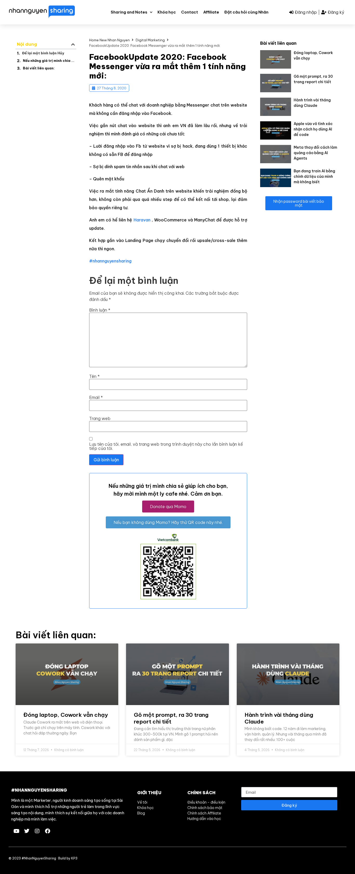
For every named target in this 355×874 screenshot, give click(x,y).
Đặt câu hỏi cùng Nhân (246, 12)
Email (96, 397)
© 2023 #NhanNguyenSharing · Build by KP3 (43, 858)
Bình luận (99, 310)
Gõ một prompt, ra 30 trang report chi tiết (171, 718)
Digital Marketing (150, 40)
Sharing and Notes (129, 12)
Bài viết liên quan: (39, 68)
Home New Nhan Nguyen (109, 40)
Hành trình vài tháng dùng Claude (279, 718)
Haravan (142, 219)
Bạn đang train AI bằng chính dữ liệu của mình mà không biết (314, 176)
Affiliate (211, 12)
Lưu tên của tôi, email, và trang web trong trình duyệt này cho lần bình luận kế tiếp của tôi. (166, 446)
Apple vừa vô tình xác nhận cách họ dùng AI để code (313, 129)
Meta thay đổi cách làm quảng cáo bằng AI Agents (315, 153)
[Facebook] (47, 831)
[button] (73, 44)
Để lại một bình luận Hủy (43, 53)
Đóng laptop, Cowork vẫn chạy (65, 714)
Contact (189, 12)
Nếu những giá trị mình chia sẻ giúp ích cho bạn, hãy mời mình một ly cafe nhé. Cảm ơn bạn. (49, 60)
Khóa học (166, 12)
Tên (94, 376)
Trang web (99, 418)
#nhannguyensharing (110, 261)
